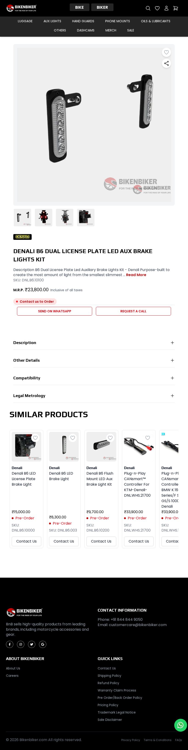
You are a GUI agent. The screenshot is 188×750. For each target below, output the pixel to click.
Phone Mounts (117, 21)
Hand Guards (83, 21)
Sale (130, 30)
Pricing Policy (108, 705)
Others (60, 30)
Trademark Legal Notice (117, 712)
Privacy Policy (130, 740)
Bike (79, 7)
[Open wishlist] (157, 8)
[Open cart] (175, 8)
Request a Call (133, 311)
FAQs (178, 740)
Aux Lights (52, 21)
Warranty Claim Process (117, 690)
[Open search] (148, 8)
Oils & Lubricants (155, 21)
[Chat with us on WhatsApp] (180, 725)
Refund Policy (108, 683)
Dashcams (85, 30)
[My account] (166, 8)
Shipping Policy (109, 675)
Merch (110, 30)
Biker (102, 7)
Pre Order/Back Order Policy (120, 697)
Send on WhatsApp (54, 311)
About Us (13, 668)
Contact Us (26, 541)
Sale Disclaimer (110, 719)
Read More (136, 274)
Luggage (25, 21)
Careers (12, 675)
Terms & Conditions (157, 740)
